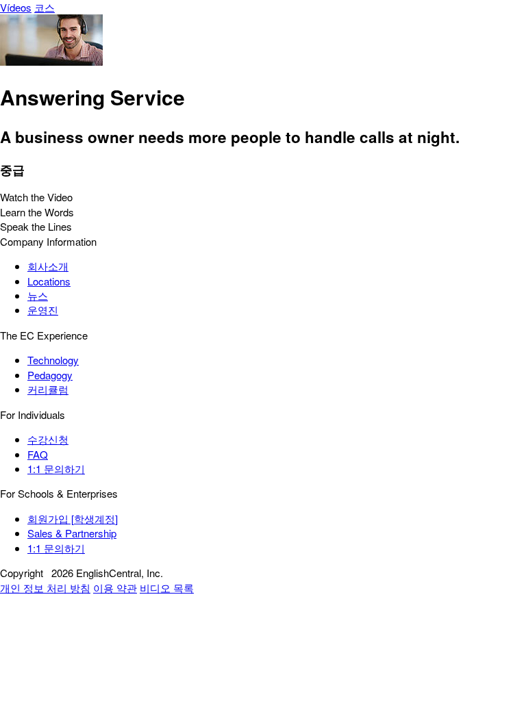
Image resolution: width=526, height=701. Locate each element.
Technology (53, 360)
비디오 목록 (167, 588)
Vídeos (16, 7)
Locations (49, 281)
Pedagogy (50, 375)
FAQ (37, 454)
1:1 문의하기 (56, 468)
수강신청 (47, 439)
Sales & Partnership (71, 533)
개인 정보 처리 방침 (45, 588)
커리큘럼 (47, 389)
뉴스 (37, 295)
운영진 (42, 310)
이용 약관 (115, 588)
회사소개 (47, 266)
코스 (44, 7)
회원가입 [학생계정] (72, 518)
